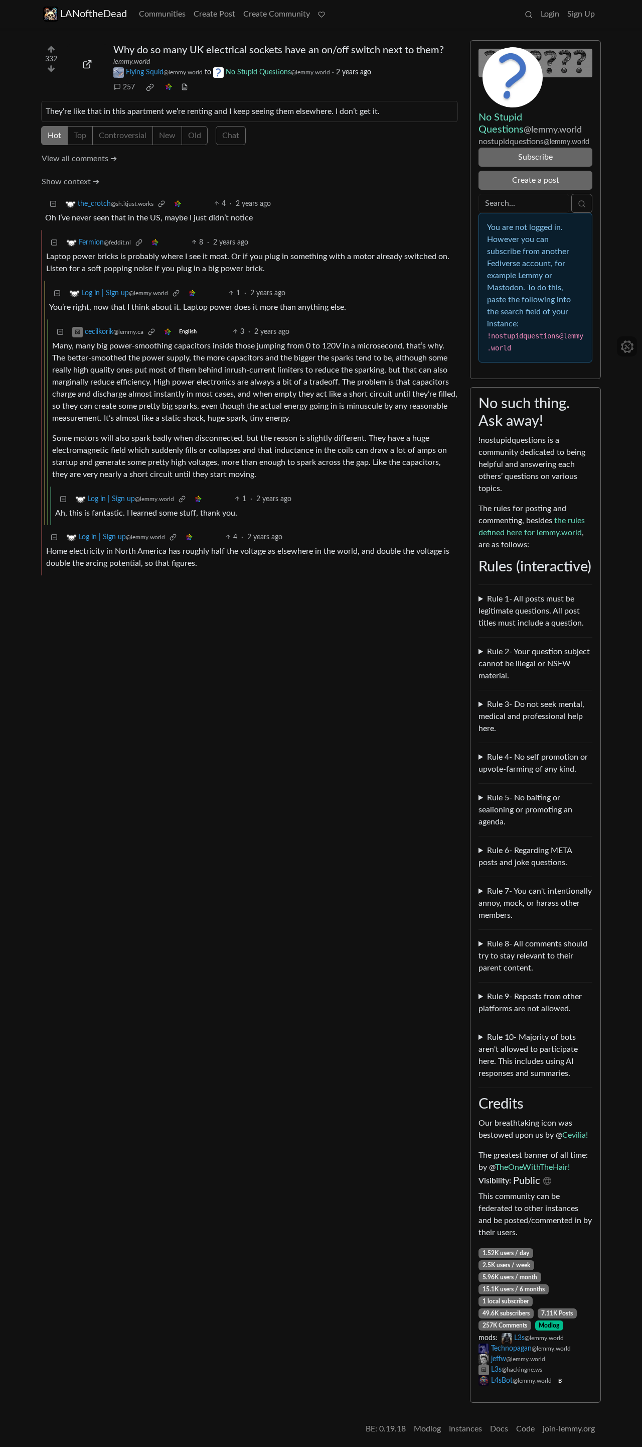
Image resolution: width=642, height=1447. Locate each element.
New (167, 136)
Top (80, 136)
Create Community (276, 14)
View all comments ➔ (79, 159)
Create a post (535, 180)
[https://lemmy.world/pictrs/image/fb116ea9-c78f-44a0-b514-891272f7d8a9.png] (87, 64)
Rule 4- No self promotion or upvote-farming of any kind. (533, 763)
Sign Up (581, 14)
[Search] (529, 14)
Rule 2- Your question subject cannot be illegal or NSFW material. (534, 664)
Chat (230, 136)
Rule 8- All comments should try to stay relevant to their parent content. (532, 956)
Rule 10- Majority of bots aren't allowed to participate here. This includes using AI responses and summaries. (528, 1055)
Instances (465, 1429)
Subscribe (535, 157)
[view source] (185, 87)
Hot (54, 136)
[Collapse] (53, 204)
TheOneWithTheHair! (532, 1167)
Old (194, 136)
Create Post (214, 14)
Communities (162, 14)
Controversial (122, 136)
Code (525, 1429)
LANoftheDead (93, 14)
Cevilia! (575, 1135)
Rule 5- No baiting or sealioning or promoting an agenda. (525, 810)
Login (550, 14)
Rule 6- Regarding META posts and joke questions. (525, 857)
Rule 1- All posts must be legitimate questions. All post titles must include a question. (531, 611)
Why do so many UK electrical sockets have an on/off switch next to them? (278, 50)
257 (129, 87)
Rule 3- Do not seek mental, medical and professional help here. (531, 716)
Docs (499, 1429)
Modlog (549, 1325)
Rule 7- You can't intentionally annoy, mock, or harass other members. (535, 903)
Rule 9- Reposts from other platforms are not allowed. (530, 1003)
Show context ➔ (70, 182)
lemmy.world (131, 61)
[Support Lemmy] (321, 14)
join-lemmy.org (569, 1429)
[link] (149, 87)
